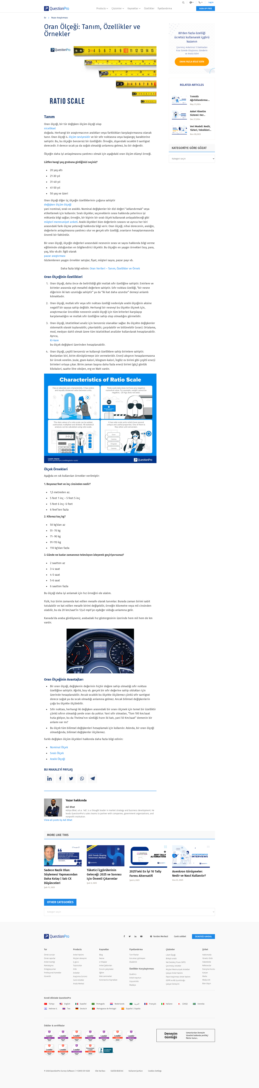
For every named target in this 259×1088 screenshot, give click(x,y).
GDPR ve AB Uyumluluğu (175, 980)
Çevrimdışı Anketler (173, 966)
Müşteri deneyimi (80, 958)
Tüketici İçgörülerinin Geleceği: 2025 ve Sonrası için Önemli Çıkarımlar (104, 874)
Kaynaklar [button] (133, 8)
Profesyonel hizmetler (52, 973)
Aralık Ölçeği (57, 759)
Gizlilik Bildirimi (117, 1071)
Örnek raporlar (49, 958)
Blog (101, 955)
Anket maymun (135, 978)
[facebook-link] (124, 936)
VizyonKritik (134, 981)
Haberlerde (206, 962)
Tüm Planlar (134, 955)
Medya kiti (206, 980)
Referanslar (206, 966)
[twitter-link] (130, 936)
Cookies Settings (155, 1071)
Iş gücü (76, 962)
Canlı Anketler (78, 980)
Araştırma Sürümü (80, 976)
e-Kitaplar (103, 962)
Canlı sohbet (180, 936)
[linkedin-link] (135, 936)
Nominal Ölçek (59, 747)
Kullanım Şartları (136, 1071)
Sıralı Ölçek (57, 753)
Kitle (75, 969)
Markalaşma (48, 966)
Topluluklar (77, 966)
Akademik (133, 962)
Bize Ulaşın (206, 983)
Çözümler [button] (117, 8)
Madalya (132, 985)
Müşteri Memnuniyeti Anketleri (178, 969)
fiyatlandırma (165, 8)
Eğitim (101, 973)
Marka (204, 976)
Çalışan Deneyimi (172, 984)
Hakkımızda (206, 955)
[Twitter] (71, 778)
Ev (45, 17)
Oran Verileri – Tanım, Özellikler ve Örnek (115, 268)
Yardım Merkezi (160, 936)
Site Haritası (100, 1071)
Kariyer (205, 973)
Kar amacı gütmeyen (137, 958)
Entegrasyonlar (50, 969)
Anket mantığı (49, 962)
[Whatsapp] (81, 778)
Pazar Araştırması (59, 17)
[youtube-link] (141, 936)
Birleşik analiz (171, 958)
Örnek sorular (49, 955)
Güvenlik (47, 976)
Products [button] (101, 8)
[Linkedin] (49, 778)
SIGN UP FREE (205, 8)
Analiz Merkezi (78, 984)
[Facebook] (60, 778)
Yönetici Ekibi (207, 958)
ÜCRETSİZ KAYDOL (203, 936)
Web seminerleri (105, 976)
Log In (210, 2)
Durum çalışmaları (106, 969)
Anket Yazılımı (78, 955)
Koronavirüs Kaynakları (108, 980)
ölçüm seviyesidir (79, 137)
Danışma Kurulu (208, 969)
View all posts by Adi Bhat (58, 820)
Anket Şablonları (105, 966)
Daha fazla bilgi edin (192, 61)
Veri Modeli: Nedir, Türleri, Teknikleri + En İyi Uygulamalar (200, 130)
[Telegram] (92, 778)
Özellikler (149, 8)
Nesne (101, 958)
